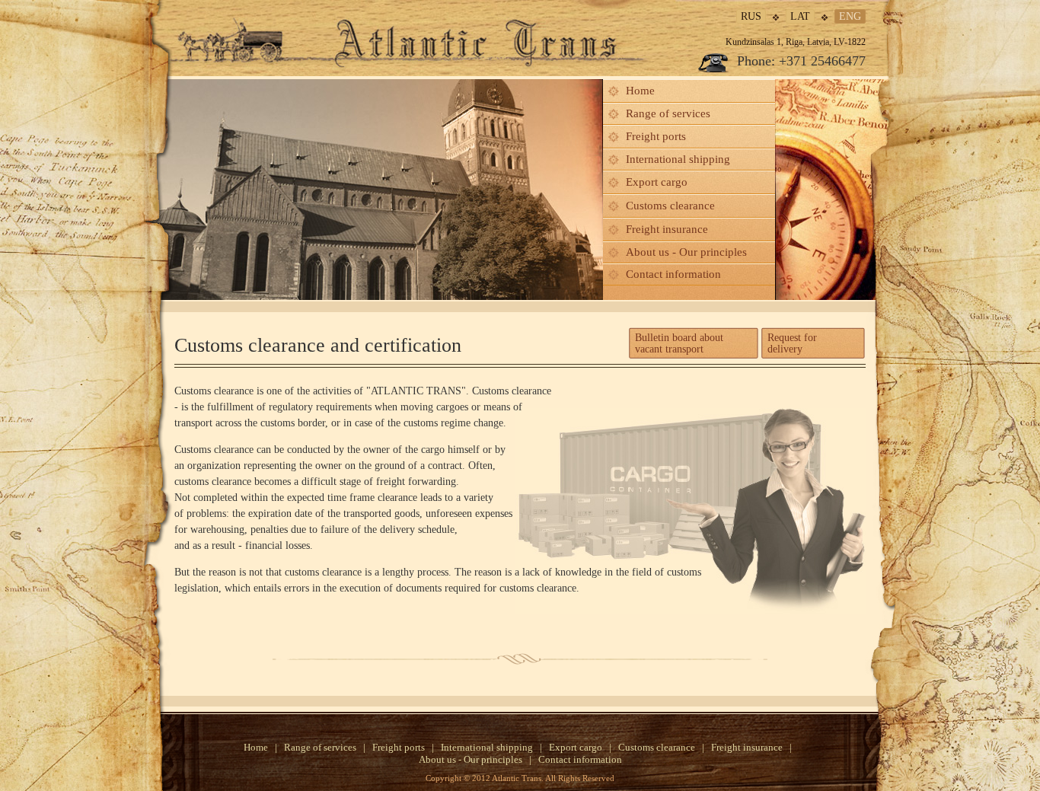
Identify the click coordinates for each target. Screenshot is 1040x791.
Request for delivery (792, 343)
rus (751, 16)
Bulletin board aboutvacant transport (679, 343)
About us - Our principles (686, 252)
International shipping (678, 159)
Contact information (673, 274)
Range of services (668, 113)
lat (800, 16)
